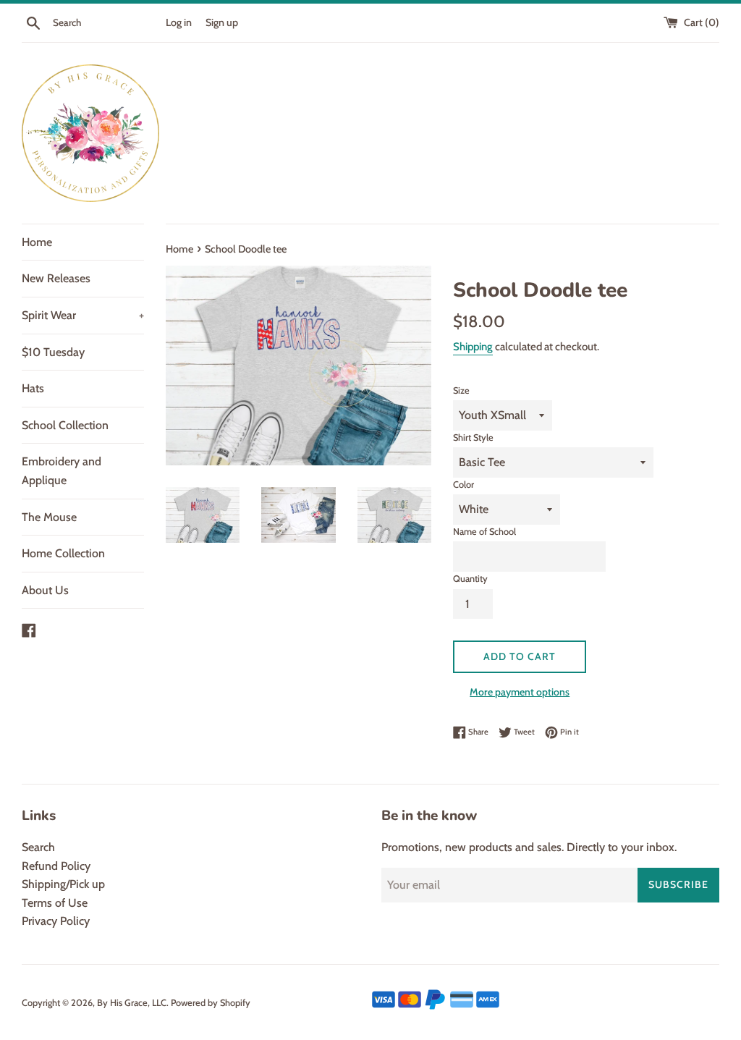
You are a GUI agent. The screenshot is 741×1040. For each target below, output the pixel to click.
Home (37, 242)
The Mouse (49, 517)
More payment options (519, 691)
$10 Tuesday (53, 352)
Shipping (473, 346)
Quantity (470, 578)
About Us (45, 590)
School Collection (65, 425)
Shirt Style (473, 437)
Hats (33, 388)
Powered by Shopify (210, 1002)
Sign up (222, 22)
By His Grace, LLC (131, 1002)
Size (461, 390)
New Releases (56, 278)
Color (463, 484)
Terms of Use (55, 903)
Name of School (484, 531)
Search (38, 847)
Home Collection (63, 553)
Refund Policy (56, 866)
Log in (179, 22)
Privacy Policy (56, 921)
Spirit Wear (83, 315)
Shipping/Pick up (63, 884)
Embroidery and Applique (61, 471)
